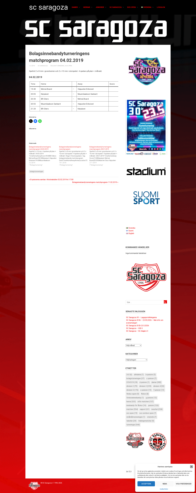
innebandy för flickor (136, 405)
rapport (144, 409)
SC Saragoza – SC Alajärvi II (137, 331)
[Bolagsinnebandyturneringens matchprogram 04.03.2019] (44, 156)
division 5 (132, 390)
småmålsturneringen (135, 417)
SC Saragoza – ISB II (134, 328)
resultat (156, 409)
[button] (191, 467)
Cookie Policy (164, 489)
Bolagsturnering (57, 66)
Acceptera (146, 484)
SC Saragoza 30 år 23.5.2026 (137, 326)
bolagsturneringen (36, 171)
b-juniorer (151, 374)
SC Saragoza (48, 7)
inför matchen (145, 401)
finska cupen (132, 394)
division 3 (145, 386)
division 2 (131, 386)
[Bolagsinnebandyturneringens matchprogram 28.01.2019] (104, 156)
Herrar (86, 7)
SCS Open (131, 7)
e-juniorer (145, 390)
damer (156, 382)
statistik (151, 417)
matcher (132, 409)
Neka (165, 484)
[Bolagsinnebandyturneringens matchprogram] (74, 156)
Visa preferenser (183, 484)
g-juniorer (151, 398)
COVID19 (131, 382)
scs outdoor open (147, 413)
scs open (131, 413)
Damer (75, 7)
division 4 (158, 386)
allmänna (139, 374)
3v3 (129, 374)
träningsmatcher (146, 421)
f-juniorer (158, 390)
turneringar (133, 425)
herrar (131, 401)
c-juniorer (151, 378)
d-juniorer (144, 382)
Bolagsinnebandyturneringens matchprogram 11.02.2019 (94, 182)
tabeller (131, 421)
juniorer (153, 405)
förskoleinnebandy (135, 398)
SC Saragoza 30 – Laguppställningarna (141, 317)
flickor (145, 394)
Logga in (161, 7)
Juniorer (100, 7)
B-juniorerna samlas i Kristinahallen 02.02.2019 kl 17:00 (51, 179)
